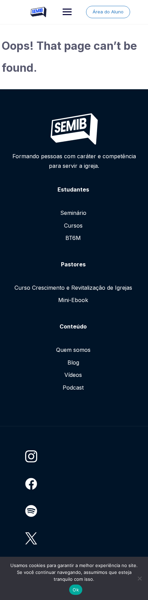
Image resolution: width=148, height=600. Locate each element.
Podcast (73, 387)
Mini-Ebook (73, 300)
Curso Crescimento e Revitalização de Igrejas (73, 287)
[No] (139, 578)
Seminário (73, 212)
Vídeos (73, 374)
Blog (73, 362)
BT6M (73, 237)
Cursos (73, 225)
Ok (76, 589)
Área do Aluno (108, 11)
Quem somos (73, 349)
